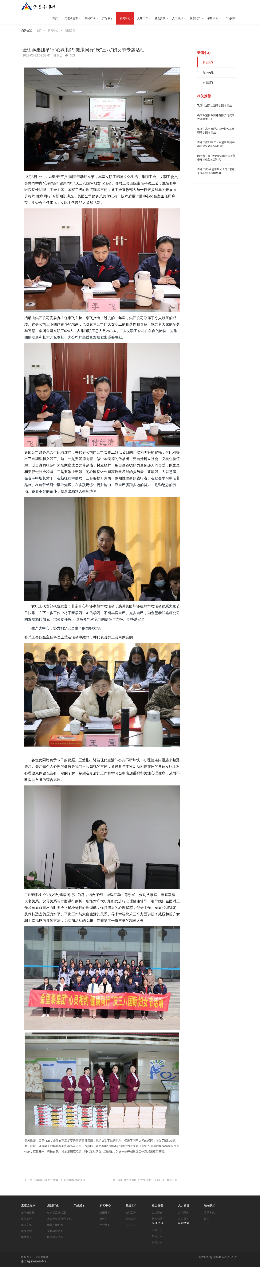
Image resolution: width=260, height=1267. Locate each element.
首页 (55, 18)
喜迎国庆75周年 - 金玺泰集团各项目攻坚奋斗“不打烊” (216, 144)
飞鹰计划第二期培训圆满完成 (214, 105)
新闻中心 (53, 30)
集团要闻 (70, 30)
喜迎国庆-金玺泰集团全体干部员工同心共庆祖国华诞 (216, 171)
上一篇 (54, 1180)
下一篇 (145, 1180)
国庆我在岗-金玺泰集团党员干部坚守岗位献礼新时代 (216, 157)
